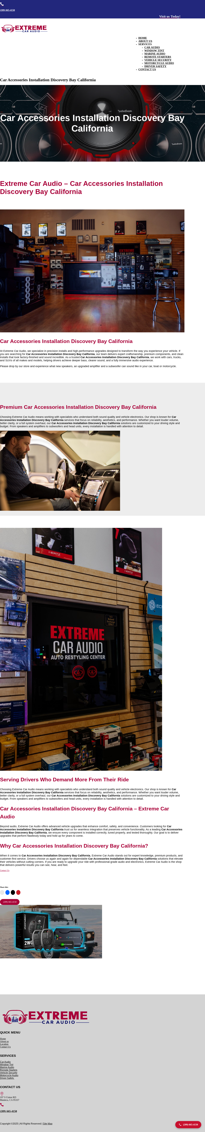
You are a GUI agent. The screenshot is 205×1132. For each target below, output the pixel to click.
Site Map (47, 1123)
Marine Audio (154, 53)
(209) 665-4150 (7, 10)
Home (142, 37)
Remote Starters (157, 56)
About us (4, 1041)
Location (4, 1044)
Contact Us (147, 69)
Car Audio (152, 47)
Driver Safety (155, 66)
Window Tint (154, 50)
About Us (145, 41)
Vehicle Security (158, 59)
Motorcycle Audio (159, 63)
